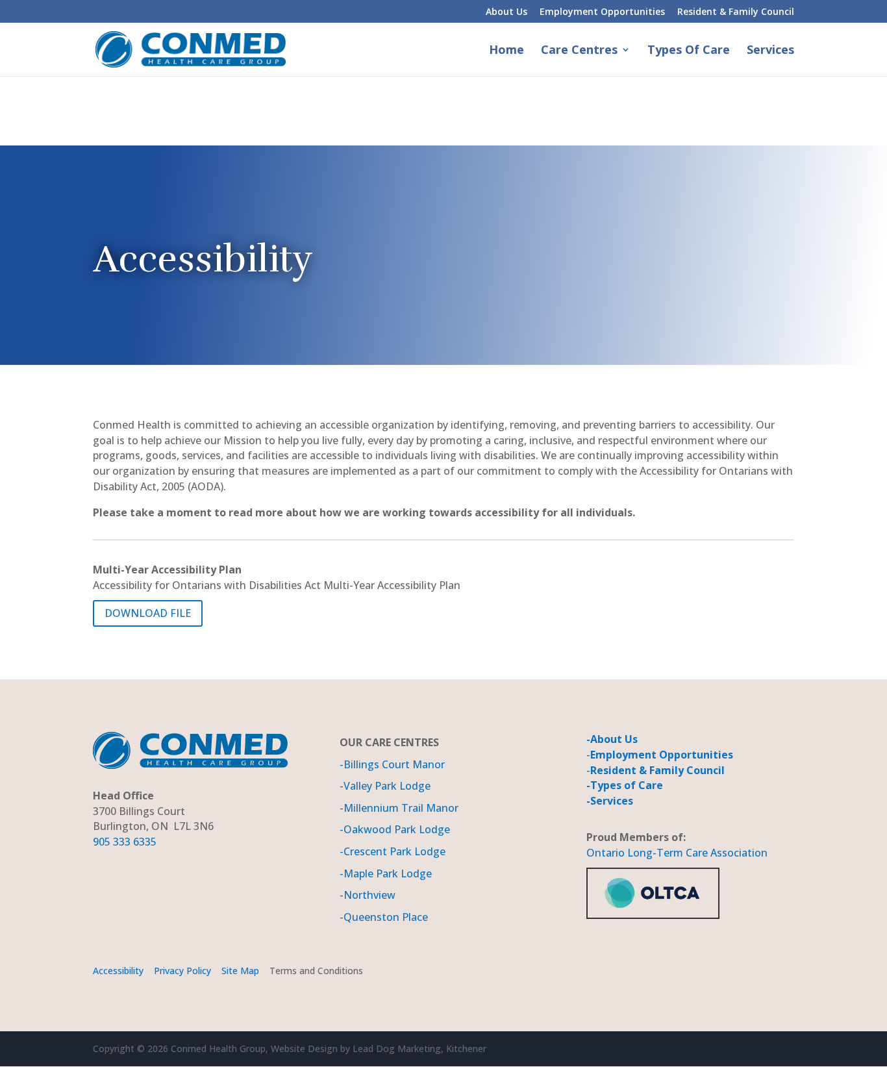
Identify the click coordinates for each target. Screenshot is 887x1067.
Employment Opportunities (602, 12)
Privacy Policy (181, 970)
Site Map (241, 970)
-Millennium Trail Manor (399, 808)
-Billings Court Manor (392, 764)
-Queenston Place (384, 917)
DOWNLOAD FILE (148, 613)
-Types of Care (624, 785)
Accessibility (118, 970)
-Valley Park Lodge (385, 786)
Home (506, 51)
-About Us (612, 739)
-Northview (367, 895)
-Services (609, 801)
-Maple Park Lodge (386, 873)
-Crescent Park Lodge (392, 851)
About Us (506, 12)
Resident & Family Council (735, 12)
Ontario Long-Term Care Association (677, 853)
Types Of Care (688, 51)
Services (770, 51)
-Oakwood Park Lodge (395, 829)
